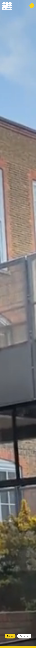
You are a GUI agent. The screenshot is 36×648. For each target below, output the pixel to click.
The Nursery (24, 636)
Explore (10, 636)
